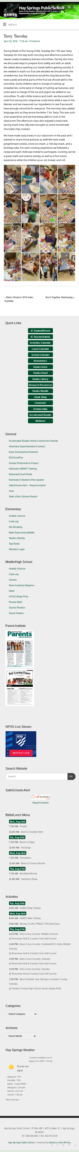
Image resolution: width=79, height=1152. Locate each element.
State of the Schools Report (23, 496)
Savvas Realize (17, 607)
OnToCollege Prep (18, 596)
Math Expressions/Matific (22, 532)
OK (70, 776)
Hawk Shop (40, 397)
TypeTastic (14, 543)
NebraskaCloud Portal (20, 474)
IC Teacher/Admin (40, 337)
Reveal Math (15, 602)
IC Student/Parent (40, 330)
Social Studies (16, 613)
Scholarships (40, 409)
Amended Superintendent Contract (27, 446)
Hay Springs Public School (21, 1142)
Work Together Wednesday (60, 297)
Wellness (40, 421)
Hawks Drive (40, 367)
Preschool (35, 41)
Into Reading (15, 527)
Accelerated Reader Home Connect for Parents (33, 441)
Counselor (40, 403)
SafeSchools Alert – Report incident (27, 485)
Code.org (14, 521)
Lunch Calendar (40, 349)
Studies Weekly (17, 538)
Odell (11, 591)
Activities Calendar (40, 343)
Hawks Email (40, 373)
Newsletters (40, 361)
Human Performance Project (23, 463)
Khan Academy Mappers (21, 585)
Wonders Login (17, 549)
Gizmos (13, 579)
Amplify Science (17, 516)
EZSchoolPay (16, 457)
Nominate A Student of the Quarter (26, 480)
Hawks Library (40, 379)
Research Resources (40, 385)
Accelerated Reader (40, 415)
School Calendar (40, 355)
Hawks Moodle (40, 391)
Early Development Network (23, 452)
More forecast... (13, 1099)
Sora (11, 491)
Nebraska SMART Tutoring (23, 468)
